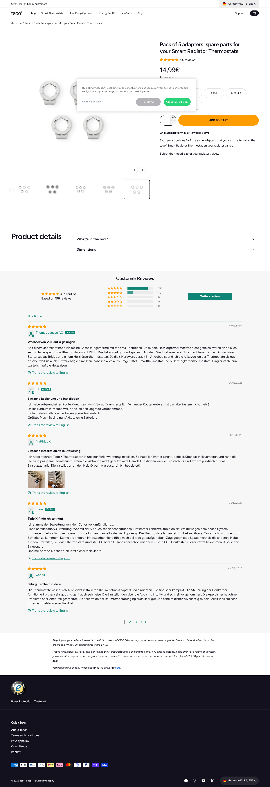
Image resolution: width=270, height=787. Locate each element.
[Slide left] (135, 170)
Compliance (19, 746)
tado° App (126, 13)
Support (239, 13)
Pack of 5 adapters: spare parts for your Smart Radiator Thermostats (63, 23)
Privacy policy (20, 741)
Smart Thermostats (52, 13)
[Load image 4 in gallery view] (81, 189)
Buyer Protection (21, 701)
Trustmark (40, 701)
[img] (37, 326)
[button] (169, 60)
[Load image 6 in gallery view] (137, 189)
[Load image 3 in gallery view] (52, 189)
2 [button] (130, 622)
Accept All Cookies (177, 101)
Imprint (16, 752)
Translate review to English (51, 372)
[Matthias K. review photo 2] (56, 479)
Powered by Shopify (44, 780)
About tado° (19, 730)
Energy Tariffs (107, 13)
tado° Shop (26, 780)
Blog (140, 13)
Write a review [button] (210, 296)
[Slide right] (142, 170)
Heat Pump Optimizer (81, 13)
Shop (33, 13)
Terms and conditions (25, 735)
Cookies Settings (92, 101)
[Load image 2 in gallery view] (24, 189)
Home (18, 23)
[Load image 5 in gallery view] (109, 189)
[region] (136, 95)
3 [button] (136, 622)
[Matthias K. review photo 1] (36, 479)
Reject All (148, 101)
